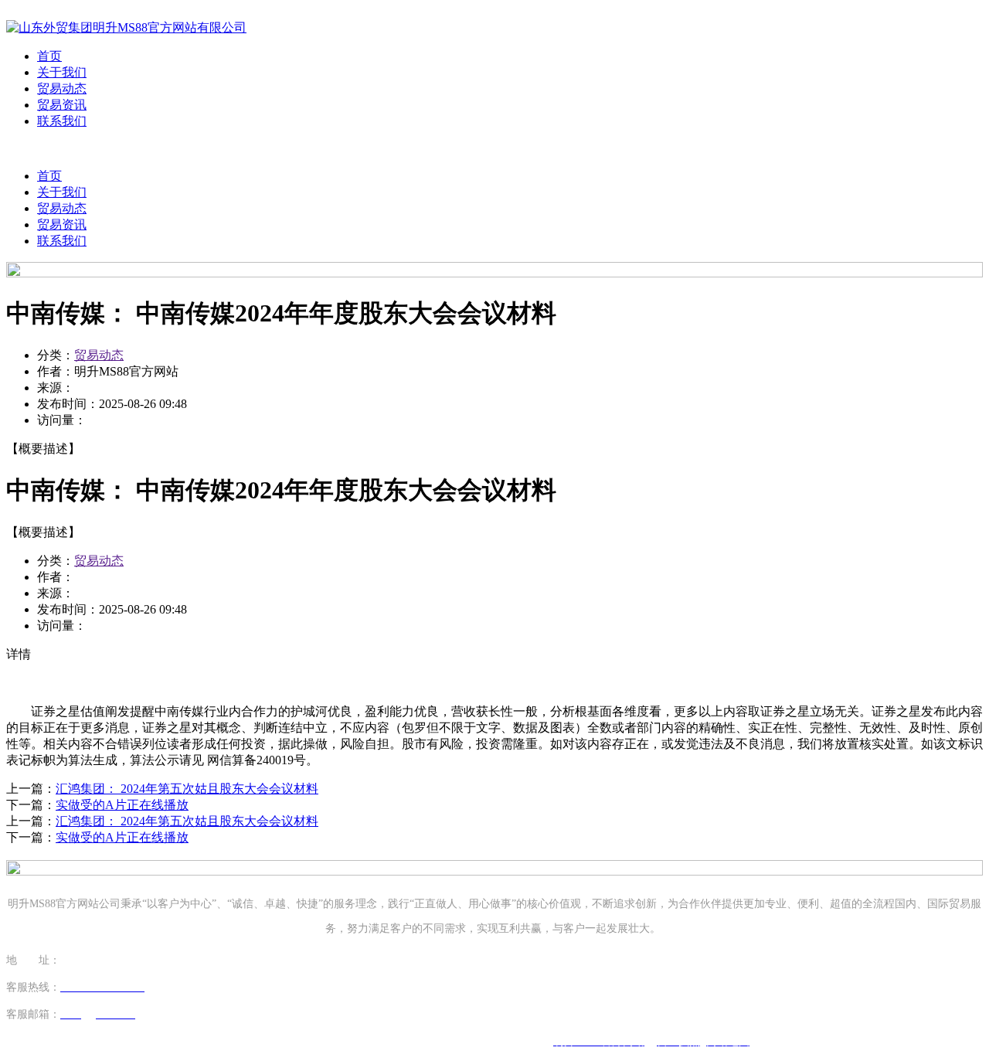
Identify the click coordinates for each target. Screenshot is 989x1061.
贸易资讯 (62, 104)
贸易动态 (62, 88)
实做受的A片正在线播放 (122, 804)
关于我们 (62, 72)
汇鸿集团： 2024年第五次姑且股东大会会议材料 (187, 788)
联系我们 (62, 121)
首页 (49, 56)
